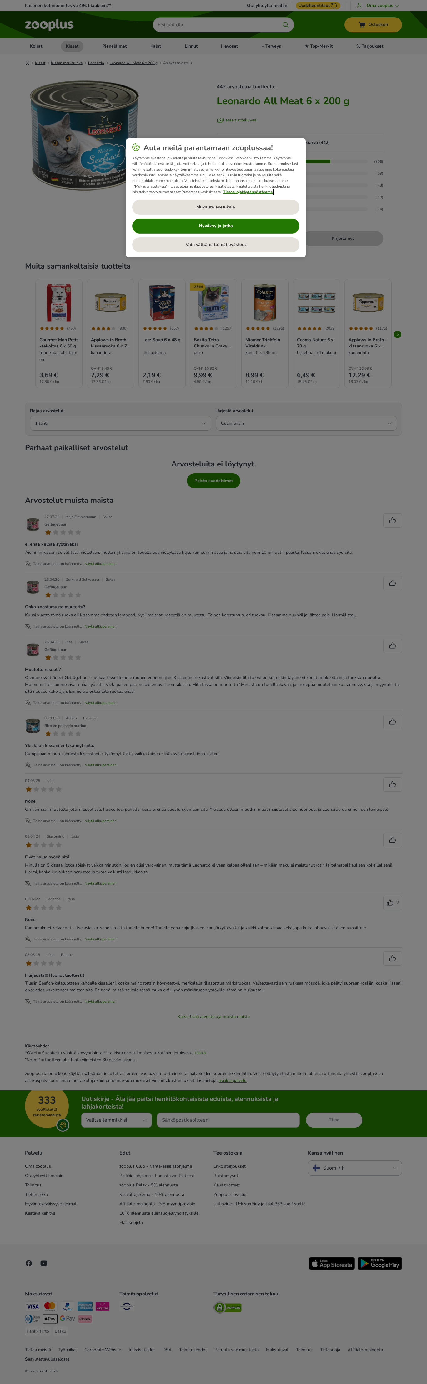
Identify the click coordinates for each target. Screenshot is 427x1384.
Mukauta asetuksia (215, 207)
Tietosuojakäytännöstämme (248, 191)
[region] (216, 197)
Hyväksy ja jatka (216, 226)
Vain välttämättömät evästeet (216, 245)
